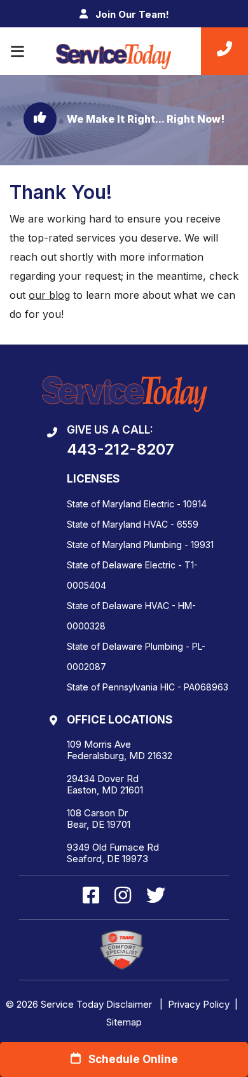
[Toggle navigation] (17, 51)
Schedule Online (129, 1059)
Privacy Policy (199, 1004)
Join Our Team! (131, 14)
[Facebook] (93, 896)
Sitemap (124, 1022)
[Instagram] (125, 896)
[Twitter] (155, 896)
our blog (49, 295)
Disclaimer (129, 1004)
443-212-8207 (120, 449)
